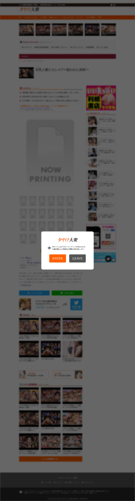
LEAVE (77, 258)
